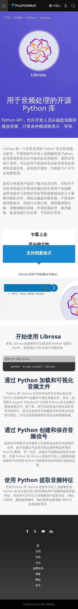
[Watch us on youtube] (43, 531)
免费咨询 (38, 568)
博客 (38, 574)
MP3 (14, 294)
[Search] (73, 5)
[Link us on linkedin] (51, 531)
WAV (23, 294)
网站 (38, 579)
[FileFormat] (25, 5)
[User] (65, 5)
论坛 (38, 562)
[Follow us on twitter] (35, 531)
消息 (38, 557)
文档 (38, 551)
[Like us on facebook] (27, 531)
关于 (38, 585)
